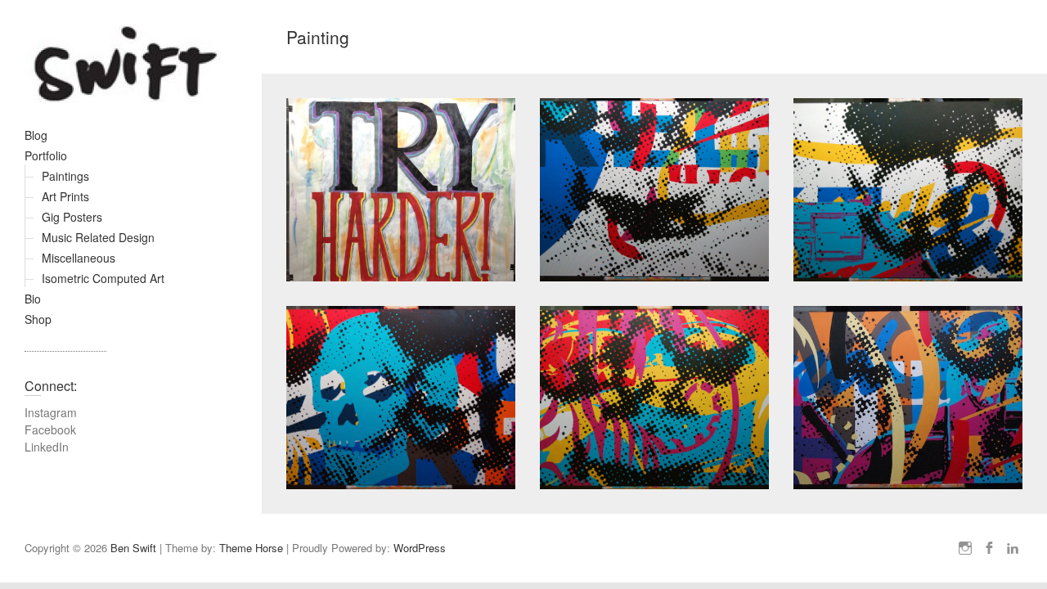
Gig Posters (72, 217)
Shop (38, 319)
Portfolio (46, 155)
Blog (36, 135)
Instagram (51, 412)
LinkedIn (47, 446)
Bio (33, 298)
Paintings (65, 176)
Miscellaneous (78, 258)
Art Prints (65, 196)
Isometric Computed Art (103, 278)
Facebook (50, 429)
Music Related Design (98, 237)
